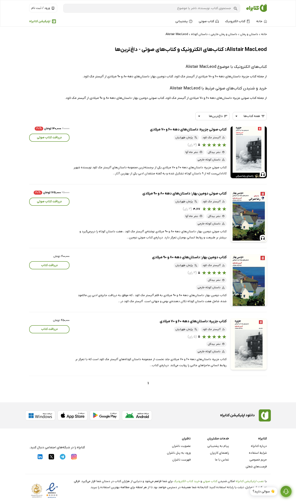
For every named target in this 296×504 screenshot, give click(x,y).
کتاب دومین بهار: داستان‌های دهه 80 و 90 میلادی (189, 257)
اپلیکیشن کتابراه (39, 21)
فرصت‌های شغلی (256, 467)
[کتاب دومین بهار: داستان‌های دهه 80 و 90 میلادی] (249, 280)
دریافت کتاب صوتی (49, 137)
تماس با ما (222, 460)
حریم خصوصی (258, 460)
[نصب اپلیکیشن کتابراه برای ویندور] (40, 415)
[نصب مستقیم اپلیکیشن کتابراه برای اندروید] (137, 415)
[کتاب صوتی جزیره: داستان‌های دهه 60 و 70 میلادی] (249, 152)
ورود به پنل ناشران (179, 453)
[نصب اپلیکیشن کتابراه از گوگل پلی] (105, 415)
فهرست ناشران (181, 460)
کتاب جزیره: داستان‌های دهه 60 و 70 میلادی (193, 321)
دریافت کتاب (49, 265)
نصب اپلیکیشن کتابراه (250, 481)
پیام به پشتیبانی (218, 446)
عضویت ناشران (181, 446)
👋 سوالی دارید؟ (264, 492)
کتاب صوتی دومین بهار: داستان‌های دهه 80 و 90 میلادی (184, 193)
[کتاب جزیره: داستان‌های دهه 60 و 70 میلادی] (249, 344)
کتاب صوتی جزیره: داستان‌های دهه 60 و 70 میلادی (188, 129)
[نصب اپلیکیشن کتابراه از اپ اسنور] (72, 415)
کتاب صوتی (210, 481)
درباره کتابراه (259, 446)
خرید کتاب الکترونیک (187, 481)
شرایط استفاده (258, 453)
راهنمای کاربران (219, 453)
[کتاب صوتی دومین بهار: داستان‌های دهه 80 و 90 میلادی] (249, 216)
